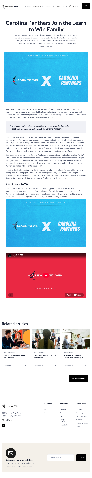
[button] (38, 6)
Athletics (63, 413)
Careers (79, 420)
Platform (17, 6)
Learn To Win (27, 109)
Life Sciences (64, 416)
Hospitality (64, 425)
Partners (27, 6)
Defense (63, 409)
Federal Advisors (82, 416)
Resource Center (82, 423)
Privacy (4, 420)
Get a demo (86, 6)
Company (79, 413)
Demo (46, 413)
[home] (7, 6)
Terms (10, 420)
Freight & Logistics (63, 420)
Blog (78, 426)
